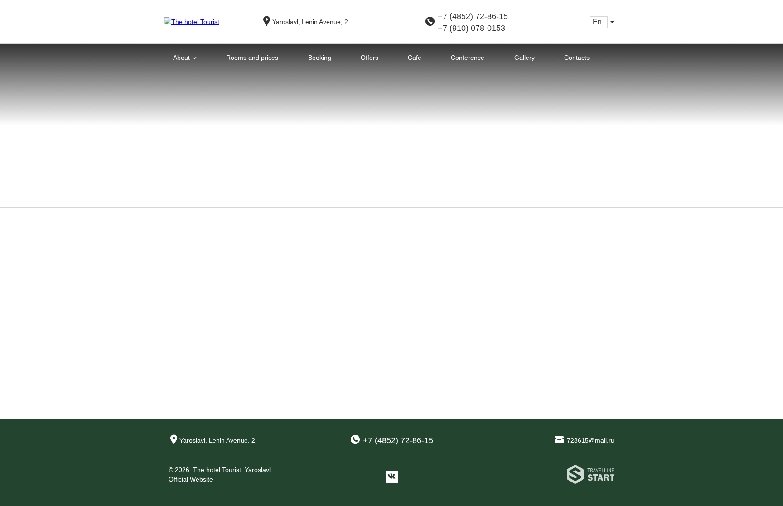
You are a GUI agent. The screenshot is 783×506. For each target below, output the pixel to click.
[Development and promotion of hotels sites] (590, 476)
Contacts (577, 57)
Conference (467, 57)
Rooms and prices (252, 57)
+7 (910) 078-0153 (471, 28)
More (399, 321)
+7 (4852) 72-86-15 (473, 16)
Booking (319, 57)
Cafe (414, 57)
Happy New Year (432, 277)
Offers (369, 57)
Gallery (524, 57)
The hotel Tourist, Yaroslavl (232, 469)
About (181, 57)
